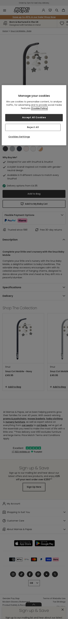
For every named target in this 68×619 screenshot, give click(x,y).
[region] (34, 115)
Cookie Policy (39, 108)
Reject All (33, 127)
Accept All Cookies (34, 117)
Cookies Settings (19, 136)
